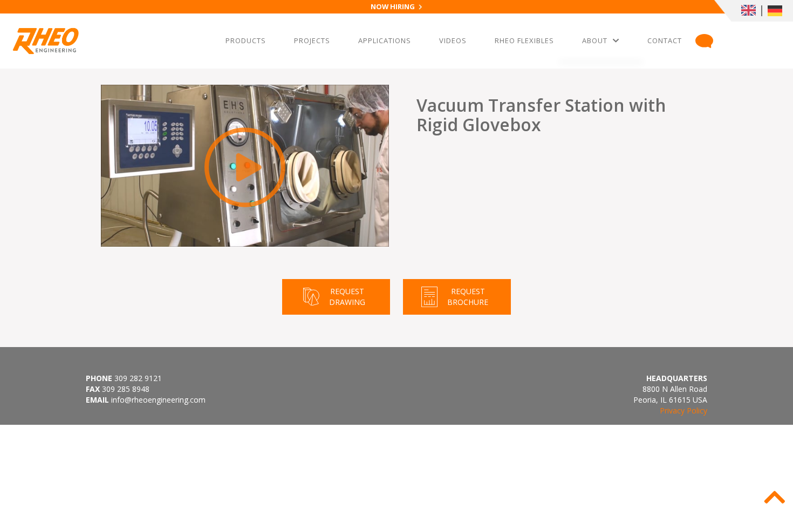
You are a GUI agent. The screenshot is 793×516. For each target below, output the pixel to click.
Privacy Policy (683, 410)
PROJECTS (311, 43)
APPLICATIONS (384, 43)
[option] (777, 10)
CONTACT (664, 43)
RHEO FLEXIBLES (524, 43)
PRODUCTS (245, 43)
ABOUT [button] (594, 40)
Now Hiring (393, 6)
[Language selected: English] (753, 11)
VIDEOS (455, 43)
